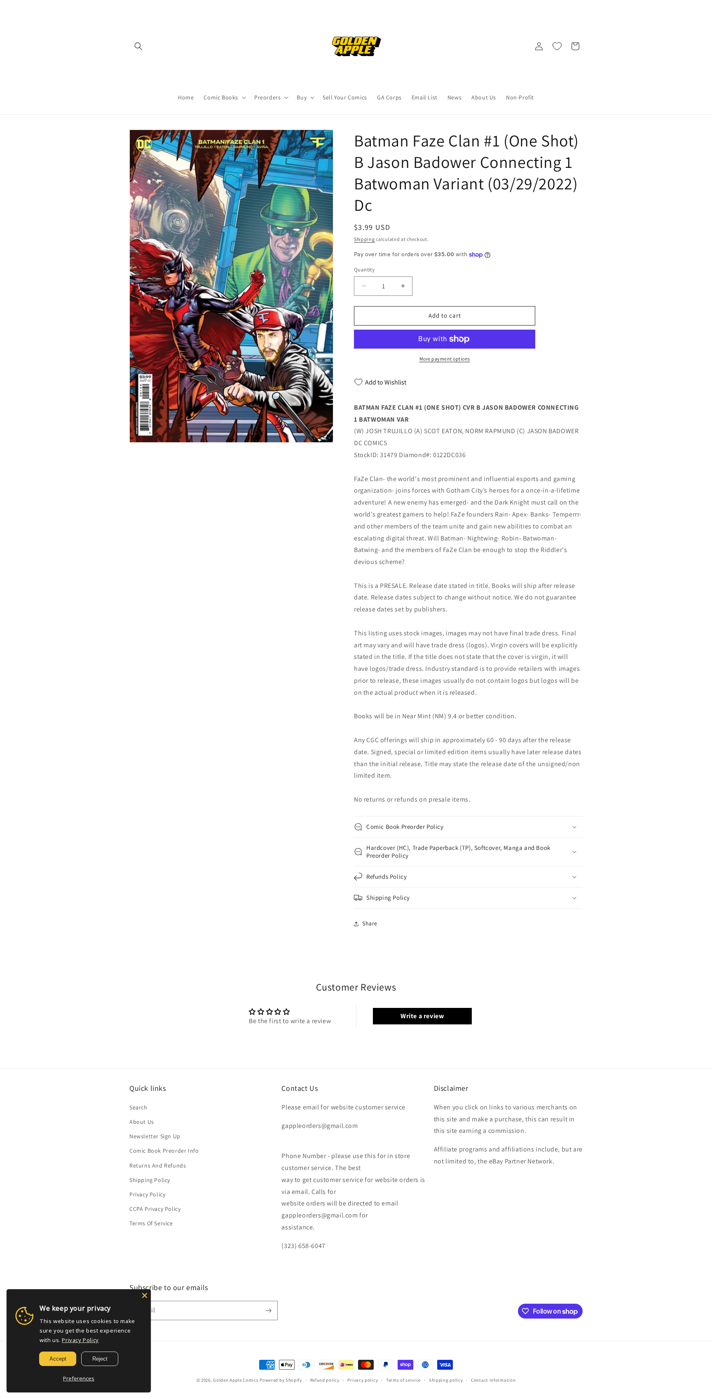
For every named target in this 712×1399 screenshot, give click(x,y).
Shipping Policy (149, 1180)
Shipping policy (446, 1380)
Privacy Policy (147, 1194)
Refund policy (325, 1380)
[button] (138, 46)
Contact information (493, 1380)
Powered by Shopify (281, 1380)
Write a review (422, 1016)
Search (138, 1107)
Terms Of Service (151, 1223)
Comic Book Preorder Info (164, 1150)
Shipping (364, 239)
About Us (141, 1121)
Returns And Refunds (157, 1165)
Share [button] (369, 923)
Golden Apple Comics (235, 1380)
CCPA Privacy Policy (154, 1209)
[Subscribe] (268, 1310)
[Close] (145, 1295)
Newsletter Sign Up (154, 1136)
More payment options (444, 359)
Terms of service (403, 1380)
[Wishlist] (557, 46)
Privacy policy (362, 1380)
